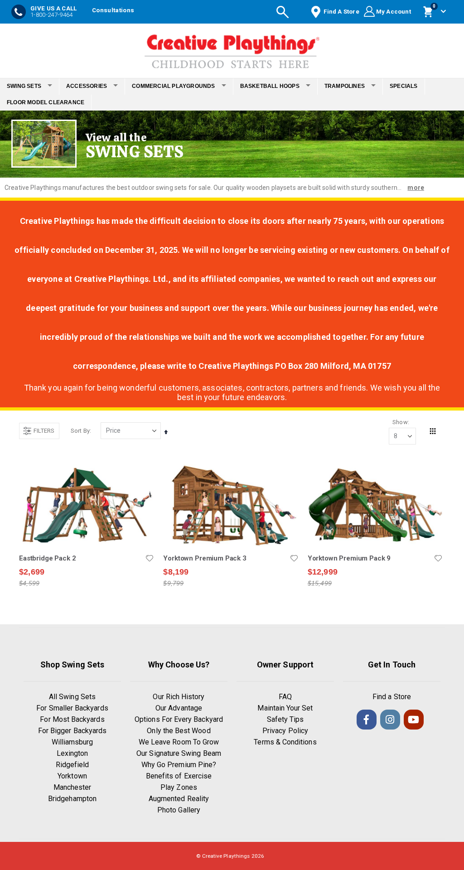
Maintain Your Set (285, 708)
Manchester (72, 787)
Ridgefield (72, 764)
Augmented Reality (179, 798)
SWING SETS (24, 86)
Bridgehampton (72, 798)
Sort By (80, 430)
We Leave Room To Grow (179, 742)
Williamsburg (72, 742)
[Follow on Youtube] (414, 720)
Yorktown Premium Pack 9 (349, 558)
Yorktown (72, 776)
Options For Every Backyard (179, 719)
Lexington (72, 753)
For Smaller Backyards (72, 708)
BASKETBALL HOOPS (270, 86)
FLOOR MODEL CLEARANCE (45, 102)
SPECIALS (404, 86)
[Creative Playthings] (232, 48)
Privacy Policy (285, 730)
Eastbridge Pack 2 (47, 558)
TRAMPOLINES (344, 86)
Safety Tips (285, 719)
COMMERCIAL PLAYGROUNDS (173, 86)
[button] (149, 558)
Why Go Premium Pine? (178, 764)
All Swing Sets (72, 696)
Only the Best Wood (178, 730)
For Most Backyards (72, 719)
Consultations (113, 10)
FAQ (285, 696)
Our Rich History (178, 696)
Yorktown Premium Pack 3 (204, 558)
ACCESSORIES (86, 86)
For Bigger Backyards (72, 730)
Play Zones (178, 787)
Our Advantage (178, 708)
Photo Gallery (178, 810)
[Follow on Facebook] (367, 720)
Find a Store (391, 696)
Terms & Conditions (285, 742)
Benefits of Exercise (179, 776)
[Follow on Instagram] (390, 720)
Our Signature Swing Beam (178, 753)
